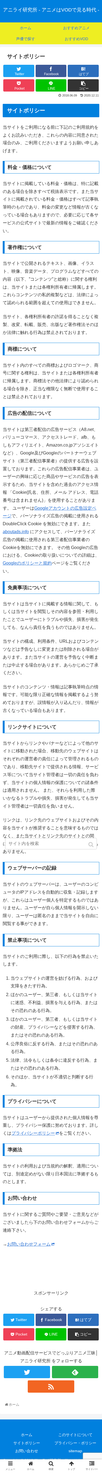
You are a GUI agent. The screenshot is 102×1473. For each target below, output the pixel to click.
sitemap (75, 1451)
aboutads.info (16, 531)
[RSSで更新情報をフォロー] (51, 1386)
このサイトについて (75, 1435)
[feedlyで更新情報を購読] (75, 1372)
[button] (91, 844)
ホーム (26, 1435)
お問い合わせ (26, 1451)
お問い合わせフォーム (29, 1244)
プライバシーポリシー (33, 1133)
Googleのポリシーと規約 (27, 563)
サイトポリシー (26, 1443)
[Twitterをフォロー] (27, 1372)
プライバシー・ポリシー (75, 1443)
